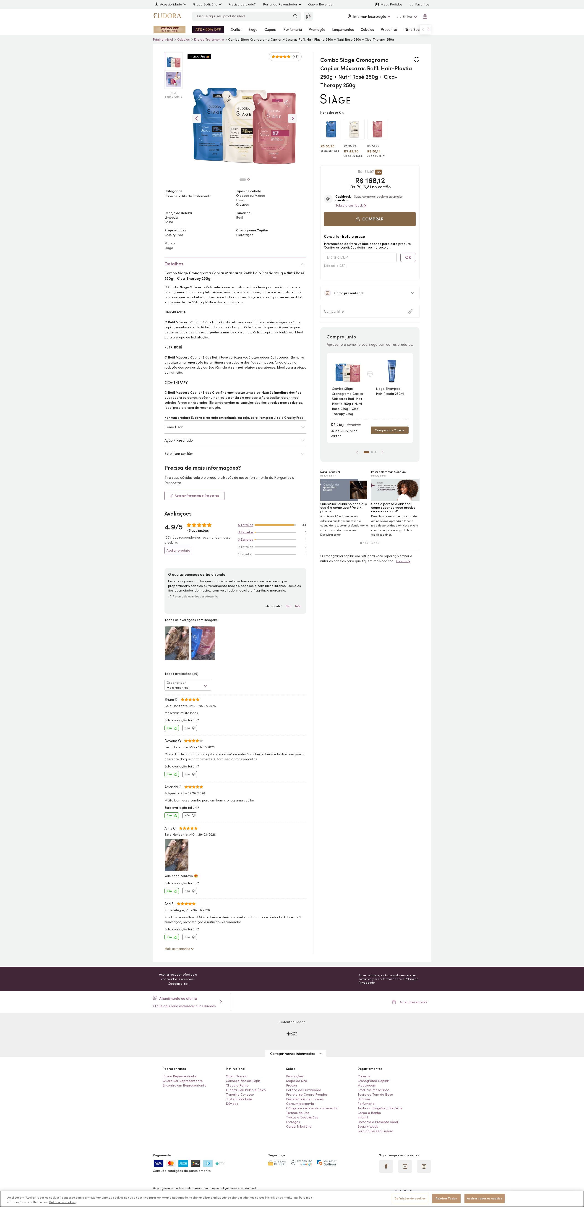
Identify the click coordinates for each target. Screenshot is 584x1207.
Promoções (295, 1076)
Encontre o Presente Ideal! (378, 1122)
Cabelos (367, 29)
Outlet (236, 29)
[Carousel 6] (379, 543)
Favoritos (422, 4)
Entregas (293, 1122)
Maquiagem (366, 1085)
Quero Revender (321, 4)
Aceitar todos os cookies (484, 1198)
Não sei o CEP (335, 266)
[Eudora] (167, 16)
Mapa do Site (296, 1081)
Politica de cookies (62, 1202)
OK (408, 257)
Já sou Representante (179, 1076)
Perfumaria (292, 29)
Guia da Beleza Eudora (375, 1131)
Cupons (270, 29)
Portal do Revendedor (280, 4)
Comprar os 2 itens (389, 430)
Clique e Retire (237, 1085)
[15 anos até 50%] (208, 29)
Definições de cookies (410, 1198)
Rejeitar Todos (446, 1198)
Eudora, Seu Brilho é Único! (246, 1090)
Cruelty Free (173, 235)
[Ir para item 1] (366, 452)
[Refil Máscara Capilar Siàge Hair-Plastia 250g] (331, 129)
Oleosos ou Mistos (250, 196)
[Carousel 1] (361, 543)
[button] (417, 60)
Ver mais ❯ (403, 561)
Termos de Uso (297, 1113)
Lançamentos (343, 29)
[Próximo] (382, 452)
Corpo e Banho (369, 1113)
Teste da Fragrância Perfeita (379, 1108)
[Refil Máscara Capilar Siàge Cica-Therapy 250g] (354, 129)
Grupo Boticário (205, 4)
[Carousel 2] (364, 543)
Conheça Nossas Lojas (243, 1081)
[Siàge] (335, 102)
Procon (291, 1085)
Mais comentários (177, 948)
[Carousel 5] (375, 543)
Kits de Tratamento (209, 39)
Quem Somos (236, 1076)
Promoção (317, 29)
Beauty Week (367, 1126)
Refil (239, 217)
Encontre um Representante (184, 1085)
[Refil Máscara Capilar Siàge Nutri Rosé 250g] (377, 129)
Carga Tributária (298, 1126)
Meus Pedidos (391, 4)
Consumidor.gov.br (300, 1104)
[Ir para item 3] (375, 452)
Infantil (362, 1117)
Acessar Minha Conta (407, 16)
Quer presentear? (414, 1002)
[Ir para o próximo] (428, 29)
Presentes (389, 29)
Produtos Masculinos (373, 1090)
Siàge (253, 29)
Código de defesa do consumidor (312, 1108)
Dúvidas (232, 1104)
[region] (292, 1199)
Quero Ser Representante (183, 1081)
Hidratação (244, 235)
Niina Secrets (415, 29)
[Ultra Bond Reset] (169, 29)
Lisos (240, 200)
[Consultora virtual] (308, 16)
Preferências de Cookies (305, 1099)
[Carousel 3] (368, 543)
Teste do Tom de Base (375, 1094)
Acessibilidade (171, 4)
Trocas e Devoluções (302, 1117)
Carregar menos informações (292, 1054)
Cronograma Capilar (373, 1081)
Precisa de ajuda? (242, 4)
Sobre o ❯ (350, 205)
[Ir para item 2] (372, 452)
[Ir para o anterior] (423, 29)
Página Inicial (163, 39)
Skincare (363, 1099)
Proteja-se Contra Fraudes (307, 1094)
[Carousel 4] (372, 543)
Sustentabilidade (239, 1099)
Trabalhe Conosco (240, 1094)
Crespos (242, 204)
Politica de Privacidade (303, 1090)
